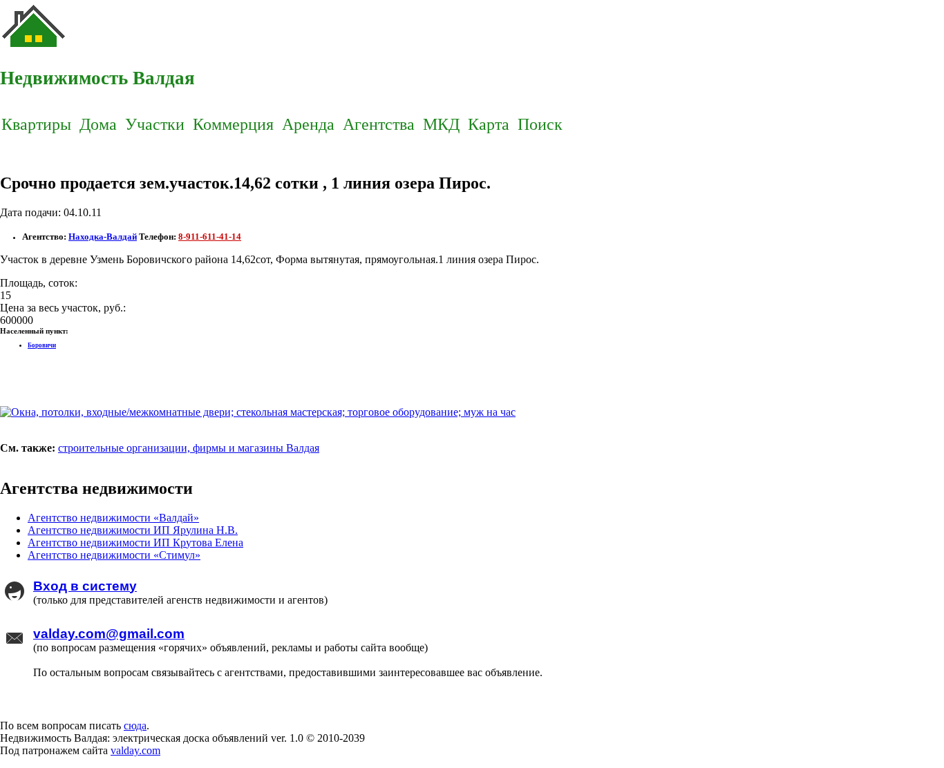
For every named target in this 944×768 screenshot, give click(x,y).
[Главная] (34, 49)
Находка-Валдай (102, 236)
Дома (98, 124)
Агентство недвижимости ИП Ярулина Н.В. (133, 530)
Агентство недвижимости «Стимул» (114, 555)
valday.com (135, 750)
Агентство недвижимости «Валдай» (113, 518)
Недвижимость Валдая (97, 78)
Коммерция (233, 124)
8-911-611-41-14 (209, 236)
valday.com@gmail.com (109, 633)
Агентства (379, 124)
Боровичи (42, 345)
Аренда (308, 124)
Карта (488, 124)
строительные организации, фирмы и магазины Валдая (188, 448)
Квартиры (36, 124)
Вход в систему (85, 586)
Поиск (540, 124)
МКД (441, 124)
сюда (135, 725)
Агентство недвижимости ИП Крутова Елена (135, 542)
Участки (155, 124)
